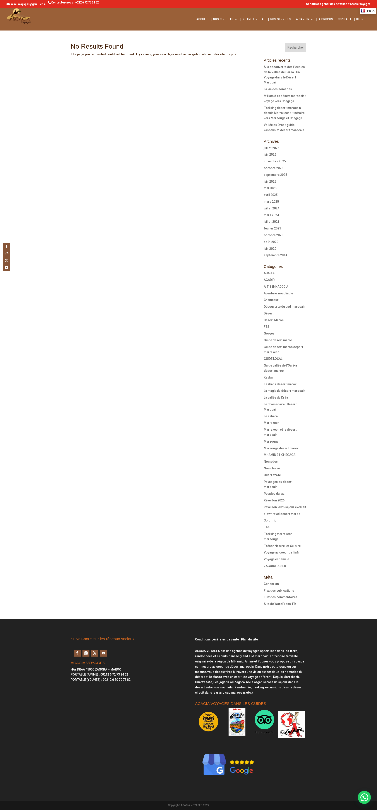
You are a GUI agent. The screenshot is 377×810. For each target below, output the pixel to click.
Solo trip (270, 520)
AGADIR (269, 280)
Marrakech (271, 423)
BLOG (359, 19)
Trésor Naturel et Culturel (283, 546)
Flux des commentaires (280, 597)
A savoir (302, 19)
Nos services (280, 19)
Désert (269, 313)
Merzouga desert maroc (281, 448)
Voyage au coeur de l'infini (282, 552)
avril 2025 (271, 195)
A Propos (326, 19)
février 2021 (272, 228)
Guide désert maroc (278, 340)
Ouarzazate (272, 475)
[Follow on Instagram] (6, 253)
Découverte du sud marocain (284, 306)
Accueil (202, 19)
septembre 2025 (275, 175)
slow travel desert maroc (282, 514)
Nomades (271, 461)
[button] (364, 797)
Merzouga (271, 441)
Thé (266, 527)
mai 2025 (270, 188)
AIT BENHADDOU (276, 286)
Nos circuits (223, 19)
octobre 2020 (273, 235)
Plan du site (249, 639)
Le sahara (271, 416)
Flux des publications (279, 590)
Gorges (269, 333)
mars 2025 (271, 201)
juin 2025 (270, 181)
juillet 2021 (271, 221)
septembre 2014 (275, 255)
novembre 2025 (275, 161)
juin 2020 (270, 248)
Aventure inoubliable (278, 293)
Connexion (271, 584)
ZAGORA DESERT (276, 566)
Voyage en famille (276, 559)
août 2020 (271, 242)
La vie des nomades (278, 89)
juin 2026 (270, 154)
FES (266, 326)
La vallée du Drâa (276, 397)
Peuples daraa (274, 493)
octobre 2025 (273, 168)
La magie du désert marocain (284, 390)
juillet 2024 (271, 208)
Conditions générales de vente (217, 639)
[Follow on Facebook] (6, 246)
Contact (344, 19)
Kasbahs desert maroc (280, 384)
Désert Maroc (274, 320)
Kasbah (269, 377)
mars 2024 (271, 215)
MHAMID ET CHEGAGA (279, 455)
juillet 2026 (271, 148)
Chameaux (271, 300)
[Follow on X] (6, 260)
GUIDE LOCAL (273, 358)
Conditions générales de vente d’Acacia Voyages (338, 4)
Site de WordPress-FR (280, 604)
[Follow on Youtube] (6, 267)
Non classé (272, 468)
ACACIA (269, 273)
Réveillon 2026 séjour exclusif (285, 507)
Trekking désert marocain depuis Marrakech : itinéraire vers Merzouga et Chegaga (284, 113)
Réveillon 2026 (274, 500)
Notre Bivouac (254, 19)
